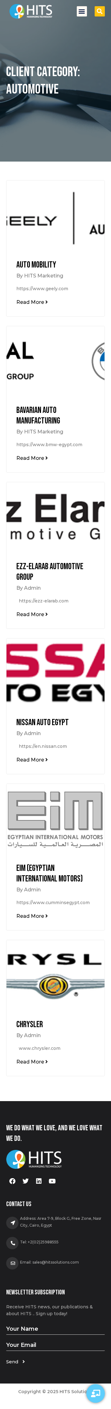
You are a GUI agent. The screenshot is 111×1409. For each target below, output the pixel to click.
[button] (82, 11)
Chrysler (29, 1024)
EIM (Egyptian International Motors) (49, 873)
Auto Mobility (36, 265)
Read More (30, 302)
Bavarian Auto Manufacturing (38, 415)
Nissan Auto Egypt (42, 722)
